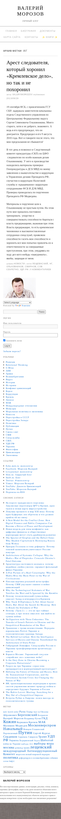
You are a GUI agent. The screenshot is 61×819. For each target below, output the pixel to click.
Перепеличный (10, 733)
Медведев (21, 725)
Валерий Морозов (30, 11)
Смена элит (12, 431)
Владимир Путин (32, 718)
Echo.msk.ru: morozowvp (19, 465)
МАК (8, 402)
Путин (9, 428)
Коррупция (12, 394)
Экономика (12, 455)
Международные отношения (21, 405)
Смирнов (30, 266)
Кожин (9, 721)
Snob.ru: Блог (13, 477)
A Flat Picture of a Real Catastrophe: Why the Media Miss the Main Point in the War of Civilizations (30, 575)
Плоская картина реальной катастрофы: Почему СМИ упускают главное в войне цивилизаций (28, 584)
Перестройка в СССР (17, 417)
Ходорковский (26, 740)
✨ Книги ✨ (49, 37)
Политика (11, 423)
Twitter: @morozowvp (18, 480)
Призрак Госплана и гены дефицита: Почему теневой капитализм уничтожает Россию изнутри (30, 549)
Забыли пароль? (12, 351)
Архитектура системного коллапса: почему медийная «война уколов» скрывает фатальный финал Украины (32, 566)
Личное (10, 399)
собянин (54, 758)
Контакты (31, 37)
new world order (11, 712)
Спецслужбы (13, 437)
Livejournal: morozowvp (19, 471)
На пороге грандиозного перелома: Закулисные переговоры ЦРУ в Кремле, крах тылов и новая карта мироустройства (30, 505)
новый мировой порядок (38, 754)
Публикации (12, 426)
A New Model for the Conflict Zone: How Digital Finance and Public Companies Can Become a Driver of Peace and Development (29, 523)
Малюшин (9, 725)
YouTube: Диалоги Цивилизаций (23, 486)
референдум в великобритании (34, 758)
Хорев (37, 740)
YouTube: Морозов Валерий (21, 489)
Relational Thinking (17, 364)
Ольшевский (38, 729)
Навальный (13, 728)
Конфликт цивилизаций (18, 388)
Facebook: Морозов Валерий (22, 468)
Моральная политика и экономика (24, 411)
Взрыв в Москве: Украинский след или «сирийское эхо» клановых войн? (27, 656)
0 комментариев (40, 269)
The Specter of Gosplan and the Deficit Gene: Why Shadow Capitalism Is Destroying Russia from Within (30, 540)
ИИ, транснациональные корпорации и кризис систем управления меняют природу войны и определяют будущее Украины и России (31, 686)
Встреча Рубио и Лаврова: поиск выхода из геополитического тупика (30, 699)
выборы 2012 (27, 744)
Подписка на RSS (15, 492)
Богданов (43, 715)
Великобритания (15, 376)
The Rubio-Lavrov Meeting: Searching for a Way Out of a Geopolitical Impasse (29, 693)
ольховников (15, 266)
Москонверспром (42, 725)
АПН (8, 370)
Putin (22, 711)
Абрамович (10, 715)
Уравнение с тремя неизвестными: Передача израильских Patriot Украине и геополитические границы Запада (30, 631)
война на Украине (12, 744)
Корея (9, 391)
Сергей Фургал (41, 733)
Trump (29, 711)
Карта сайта (12, 37)
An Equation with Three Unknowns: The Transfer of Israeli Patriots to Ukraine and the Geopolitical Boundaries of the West (30, 622)
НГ (51, 264)
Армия (9, 373)
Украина (10, 446)
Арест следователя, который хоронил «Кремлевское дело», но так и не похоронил (30, 76)
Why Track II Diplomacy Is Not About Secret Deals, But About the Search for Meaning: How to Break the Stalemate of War (31, 604)
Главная (11, 31)
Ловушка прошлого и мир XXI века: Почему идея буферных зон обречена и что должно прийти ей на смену (30, 514)
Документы (47, 31)
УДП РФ (24, 269)
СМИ (8, 434)
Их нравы (11, 385)
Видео (9, 379)
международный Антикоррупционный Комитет (30, 752)
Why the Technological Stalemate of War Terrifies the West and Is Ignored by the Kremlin (32, 592)
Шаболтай (47, 740)
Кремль (10, 396)
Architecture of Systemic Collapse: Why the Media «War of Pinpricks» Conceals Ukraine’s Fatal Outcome (30, 558)
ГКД (45, 718)
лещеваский (40, 264)
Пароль (6, 332)
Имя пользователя (12, 323)
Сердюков (10, 736)
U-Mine (10, 367)
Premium (10, 361)
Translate (26, 305)
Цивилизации (13, 452)
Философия (12, 449)
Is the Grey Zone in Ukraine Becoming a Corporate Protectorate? (27, 661)
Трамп (42, 736)
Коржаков (22, 722)
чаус (12, 761)
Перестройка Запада (17, 420)
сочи (5, 761)
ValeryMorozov (22, 94)
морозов (20, 754)
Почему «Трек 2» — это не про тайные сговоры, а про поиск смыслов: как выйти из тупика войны (30, 613)
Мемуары (11, 408)
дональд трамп (22, 747)
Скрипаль (22, 737)
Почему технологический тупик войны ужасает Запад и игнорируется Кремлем (28, 597)
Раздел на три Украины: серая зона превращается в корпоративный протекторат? (31, 667)
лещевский (41, 747)
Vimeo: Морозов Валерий (20, 483)
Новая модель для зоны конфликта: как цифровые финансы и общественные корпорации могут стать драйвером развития (31, 531)
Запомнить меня (13, 340)
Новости (19, 264)
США (9, 440)
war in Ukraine (41, 711)
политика (10, 757)
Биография (28, 31)
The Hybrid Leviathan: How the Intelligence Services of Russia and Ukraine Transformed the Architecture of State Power (31, 639)
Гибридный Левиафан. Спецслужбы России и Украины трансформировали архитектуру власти (31, 648)
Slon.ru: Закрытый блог (19, 474)
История (10, 382)
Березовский (27, 714)
